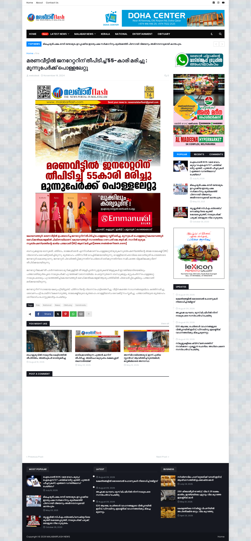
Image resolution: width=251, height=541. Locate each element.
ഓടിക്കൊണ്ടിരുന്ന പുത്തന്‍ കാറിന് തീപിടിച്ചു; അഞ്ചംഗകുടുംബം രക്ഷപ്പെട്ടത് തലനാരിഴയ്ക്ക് (96, 358)
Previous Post (35, 456)
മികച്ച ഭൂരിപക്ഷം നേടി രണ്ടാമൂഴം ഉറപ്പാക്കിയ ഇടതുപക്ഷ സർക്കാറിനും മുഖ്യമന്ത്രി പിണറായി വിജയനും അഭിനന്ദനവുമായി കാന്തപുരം (206, 191)
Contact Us (52, 2)
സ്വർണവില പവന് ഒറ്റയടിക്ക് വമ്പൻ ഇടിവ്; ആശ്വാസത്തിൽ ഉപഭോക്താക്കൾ (199, 478)
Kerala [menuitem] (105, 34)
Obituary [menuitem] (164, 34)
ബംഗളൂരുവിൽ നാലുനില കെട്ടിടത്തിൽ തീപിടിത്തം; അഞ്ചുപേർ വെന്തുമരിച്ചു (46, 356)
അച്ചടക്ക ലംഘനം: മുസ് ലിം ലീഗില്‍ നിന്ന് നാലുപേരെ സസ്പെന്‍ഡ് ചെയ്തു (196, 314)
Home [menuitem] (32, 34)
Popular (182, 154)
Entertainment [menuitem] (142, 34)
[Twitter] (57, 314)
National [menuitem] (121, 34)
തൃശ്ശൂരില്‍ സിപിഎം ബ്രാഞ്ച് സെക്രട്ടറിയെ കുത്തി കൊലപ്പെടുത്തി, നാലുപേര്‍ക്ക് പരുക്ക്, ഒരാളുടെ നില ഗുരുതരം (102, 44)
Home (29, 2)
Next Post (161, 456)
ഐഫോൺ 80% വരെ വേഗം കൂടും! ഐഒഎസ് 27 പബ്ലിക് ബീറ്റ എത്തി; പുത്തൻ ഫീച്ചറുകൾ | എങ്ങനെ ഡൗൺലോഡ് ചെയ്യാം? (207, 168)
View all (165, 323)
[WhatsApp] (73, 314)
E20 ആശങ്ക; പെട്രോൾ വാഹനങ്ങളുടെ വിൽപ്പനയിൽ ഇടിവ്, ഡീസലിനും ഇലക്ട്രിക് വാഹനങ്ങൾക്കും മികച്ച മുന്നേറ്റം (198, 329)
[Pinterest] (65, 314)
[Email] (81, 314)
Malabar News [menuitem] (83, 34)
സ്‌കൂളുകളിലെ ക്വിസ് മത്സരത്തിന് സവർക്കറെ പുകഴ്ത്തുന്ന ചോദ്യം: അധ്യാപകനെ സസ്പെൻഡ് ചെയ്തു (200, 346)
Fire (37, 53)
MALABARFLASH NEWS (58, 536)
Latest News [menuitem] (58, 34)
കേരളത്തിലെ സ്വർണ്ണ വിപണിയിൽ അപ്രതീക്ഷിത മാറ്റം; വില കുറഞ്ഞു (195, 510)
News (57, 305)
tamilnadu (81, 305)
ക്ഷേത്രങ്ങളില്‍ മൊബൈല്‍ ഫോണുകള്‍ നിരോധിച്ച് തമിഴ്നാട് (197, 300)
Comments (216, 154)
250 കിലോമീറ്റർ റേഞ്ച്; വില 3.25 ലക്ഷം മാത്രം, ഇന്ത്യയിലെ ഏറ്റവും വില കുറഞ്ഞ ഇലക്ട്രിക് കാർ (199, 494)
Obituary (68, 305)
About (39, 2)
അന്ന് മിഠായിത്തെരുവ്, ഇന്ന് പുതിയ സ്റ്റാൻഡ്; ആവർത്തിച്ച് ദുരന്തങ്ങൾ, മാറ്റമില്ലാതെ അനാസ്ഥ (142, 358)
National (47, 305)
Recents (199, 154)
